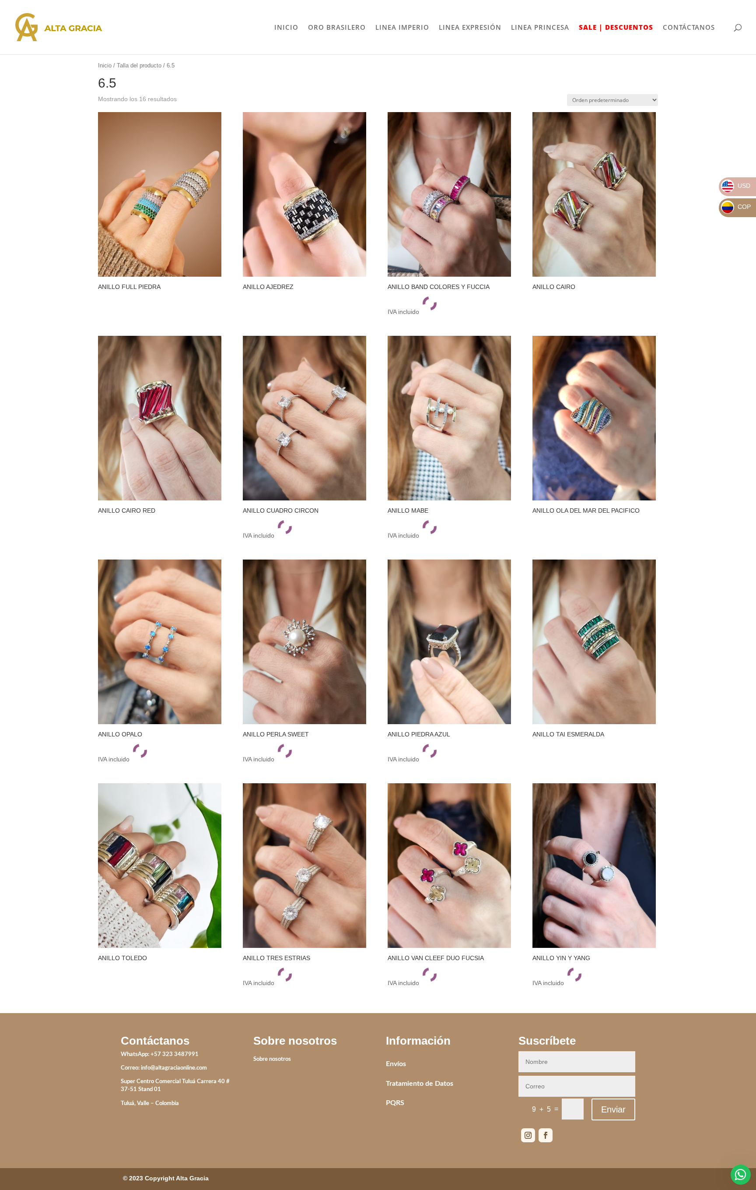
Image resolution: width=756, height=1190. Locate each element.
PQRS (395, 1102)
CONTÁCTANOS (689, 28)
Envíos (396, 1063)
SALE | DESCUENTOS (616, 28)
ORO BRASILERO (337, 28)
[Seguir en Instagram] (528, 1135)
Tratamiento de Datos (419, 1083)
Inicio (105, 65)
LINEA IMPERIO (402, 28)
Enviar (613, 1109)
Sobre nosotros (272, 1059)
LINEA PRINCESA (540, 28)
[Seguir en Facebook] (546, 1135)
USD (736, 185)
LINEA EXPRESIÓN (470, 28)
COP (736, 206)
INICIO (286, 28)
